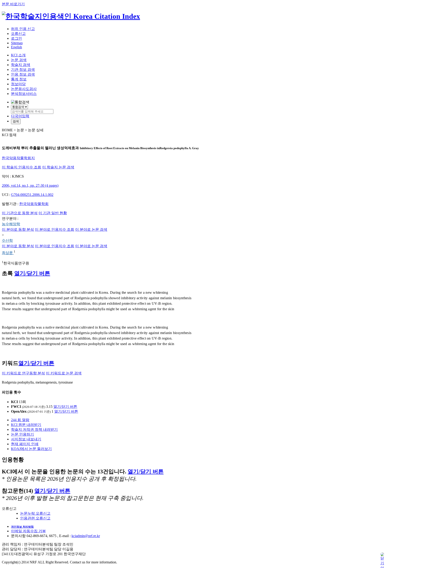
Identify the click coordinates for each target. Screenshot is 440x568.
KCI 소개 (18, 55)
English (16, 47)
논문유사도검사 (24, 89)
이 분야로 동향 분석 (18, 229)
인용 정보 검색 (23, 74)
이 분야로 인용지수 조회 (54, 229)
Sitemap (17, 43)
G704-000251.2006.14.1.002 (32, 195)
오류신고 (18, 34)
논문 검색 (19, 60)
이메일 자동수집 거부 (28, 531)
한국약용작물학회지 (18, 158)
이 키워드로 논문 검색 (64, 373)
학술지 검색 (20, 65)
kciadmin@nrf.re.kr (86, 536)
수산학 (7, 240)
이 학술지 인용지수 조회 (21, 167)
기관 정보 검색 (23, 69)
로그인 (16, 38)
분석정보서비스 (24, 94)
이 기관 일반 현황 (52, 213)
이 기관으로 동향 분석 (20, 213)
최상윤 (8, 253)
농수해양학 (11, 224)
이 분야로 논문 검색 (91, 229)
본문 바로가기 (13, 4)
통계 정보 (19, 79)
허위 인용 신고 (23, 29)
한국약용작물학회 (34, 204)
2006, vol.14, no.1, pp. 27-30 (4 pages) (30, 185)
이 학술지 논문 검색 (58, 167)
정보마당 (18, 84)
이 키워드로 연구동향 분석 (23, 373)
